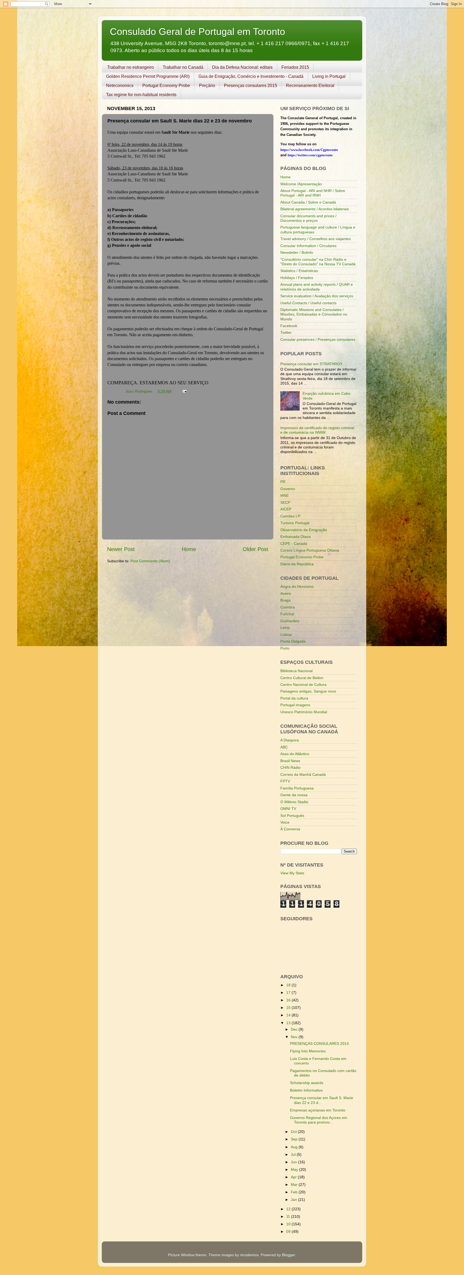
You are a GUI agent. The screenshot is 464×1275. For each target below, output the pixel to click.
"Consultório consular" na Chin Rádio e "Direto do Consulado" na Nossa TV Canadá (318, 261)
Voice (284, 822)
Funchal (287, 614)
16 (289, 1000)
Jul (294, 1154)
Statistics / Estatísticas (299, 271)
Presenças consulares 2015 (250, 85)
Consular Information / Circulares (308, 246)
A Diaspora (289, 740)
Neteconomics (119, 85)
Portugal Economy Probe (166, 85)
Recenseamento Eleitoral (310, 85)
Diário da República (297, 564)
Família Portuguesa (297, 788)
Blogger (288, 1255)
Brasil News (290, 761)
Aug (295, 1147)
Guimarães (289, 621)
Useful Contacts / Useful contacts (308, 303)
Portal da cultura (294, 698)
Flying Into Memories (308, 1051)
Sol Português (292, 815)
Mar (295, 1184)
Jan (294, 1199)
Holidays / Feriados (296, 278)
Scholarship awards (306, 1083)
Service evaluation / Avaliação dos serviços (316, 296)
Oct (294, 1131)
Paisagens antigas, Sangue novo (308, 691)
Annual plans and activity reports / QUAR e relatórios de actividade (316, 286)
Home (189, 549)
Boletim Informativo (306, 1090)
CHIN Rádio (290, 767)
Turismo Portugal (294, 523)
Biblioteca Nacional (296, 671)
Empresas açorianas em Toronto (317, 1110)
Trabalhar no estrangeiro (130, 67)
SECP (285, 502)
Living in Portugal (329, 76)
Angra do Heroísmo (297, 586)
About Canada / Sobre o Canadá (308, 202)
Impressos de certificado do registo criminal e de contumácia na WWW (317, 430)
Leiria (285, 627)
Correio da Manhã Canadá (303, 774)
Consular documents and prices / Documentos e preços (308, 218)
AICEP (285, 509)
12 (289, 1209)
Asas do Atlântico (294, 754)
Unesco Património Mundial (303, 712)
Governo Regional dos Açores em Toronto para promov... (318, 1119)
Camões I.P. (290, 516)
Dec (295, 1029)
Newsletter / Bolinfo (296, 252)
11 (288, 1216)
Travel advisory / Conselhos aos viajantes (315, 239)
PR (282, 482)
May (295, 1169)
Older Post (255, 549)
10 (289, 1224)
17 (289, 992)
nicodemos (249, 1255)
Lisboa (286, 634)
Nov (295, 1037)
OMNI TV (288, 808)
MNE (284, 495)
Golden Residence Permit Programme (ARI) (148, 76)
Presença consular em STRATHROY (311, 364)
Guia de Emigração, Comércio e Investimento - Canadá (250, 76)
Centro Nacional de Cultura (303, 684)
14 (289, 1015)
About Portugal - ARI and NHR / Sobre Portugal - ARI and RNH (312, 193)
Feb (295, 1192)
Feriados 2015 (295, 67)
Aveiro (285, 593)
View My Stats (292, 873)
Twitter (286, 332)
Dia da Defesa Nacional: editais (242, 67)
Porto (284, 648)
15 (289, 1007)
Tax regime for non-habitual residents (141, 94)
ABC (284, 747)
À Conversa (290, 829)
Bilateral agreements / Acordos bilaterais (314, 209)
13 (289, 1023)
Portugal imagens (295, 705)
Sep (295, 1139)
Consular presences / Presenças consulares (317, 339)
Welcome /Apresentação (301, 184)
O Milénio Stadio (294, 802)
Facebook (288, 326)
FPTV (285, 781)
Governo (287, 489)
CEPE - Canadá (293, 543)
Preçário (207, 85)
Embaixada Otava (295, 536)
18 (289, 985)
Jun (294, 1162)
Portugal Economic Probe (302, 557)
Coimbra (287, 607)
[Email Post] (184, 391)
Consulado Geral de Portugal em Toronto (197, 31)
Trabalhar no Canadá (183, 67)
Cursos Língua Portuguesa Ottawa (309, 550)
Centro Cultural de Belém (301, 678)
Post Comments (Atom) (150, 561)
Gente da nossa (293, 795)
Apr (294, 1177)
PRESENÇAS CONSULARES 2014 (319, 1043)
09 (289, 1231)
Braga (285, 600)
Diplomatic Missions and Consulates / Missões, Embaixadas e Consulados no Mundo (313, 314)
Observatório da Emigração (303, 530)
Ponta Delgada (293, 641)
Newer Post (121, 549)
